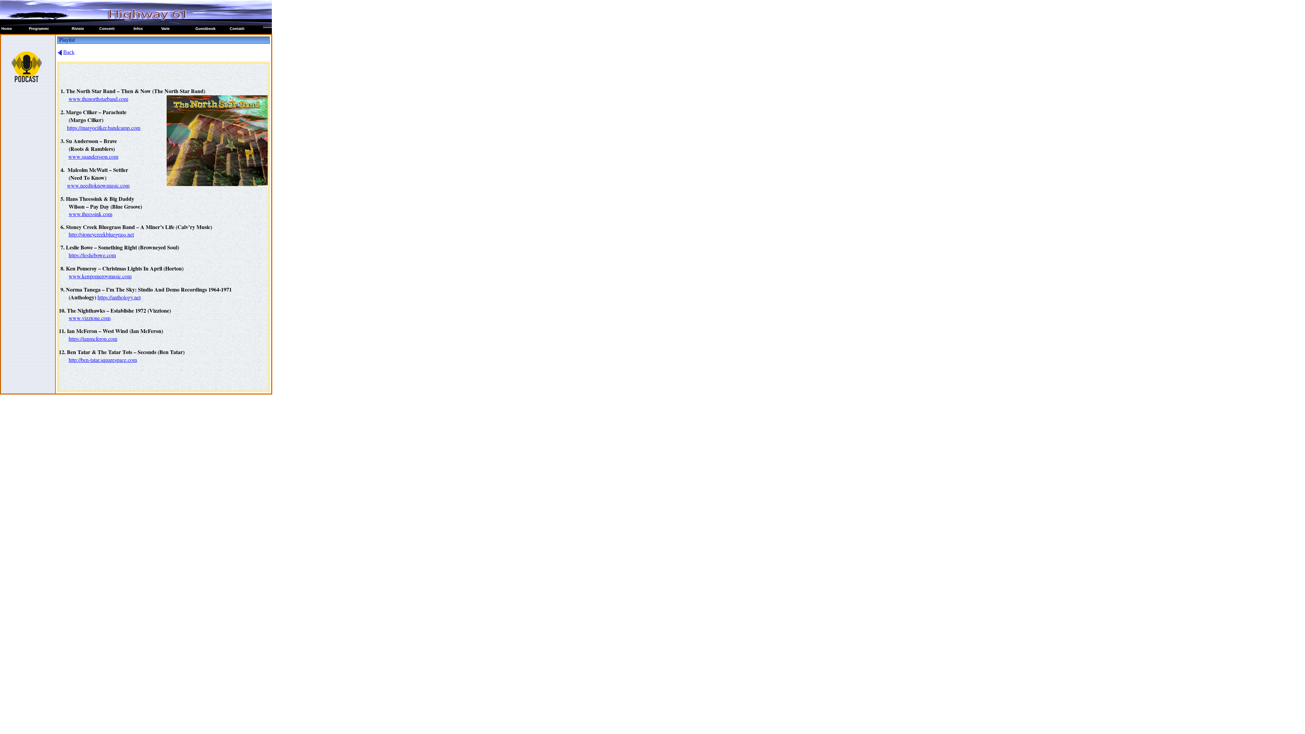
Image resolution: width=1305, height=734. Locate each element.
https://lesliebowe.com (92, 255)
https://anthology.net (119, 297)
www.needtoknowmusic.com (98, 185)
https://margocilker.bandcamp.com (103, 127)
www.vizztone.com (89, 317)
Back (68, 52)
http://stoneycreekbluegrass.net (101, 234)
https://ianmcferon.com (93, 338)
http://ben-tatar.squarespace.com (103, 359)
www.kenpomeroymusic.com (100, 276)
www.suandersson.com (93, 156)
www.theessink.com (90, 213)
